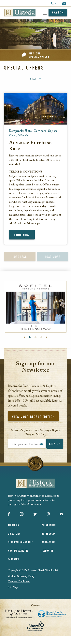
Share (34, 79)
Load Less (19, 257)
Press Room (48, 525)
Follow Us (47, 550)
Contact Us (48, 542)
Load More (52, 257)
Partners (13, 559)
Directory (14, 533)
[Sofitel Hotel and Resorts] (35, 306)
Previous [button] (24, 337)
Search (58, 12)
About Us (13, 525)
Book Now (22, 235)
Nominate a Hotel (18, 550)
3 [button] (41, 337)
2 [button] (35, 337)
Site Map (13, 587)
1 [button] (30, 337)
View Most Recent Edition (33, 416)
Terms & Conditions (19, 581)
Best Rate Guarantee (20, 542)
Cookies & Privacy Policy (21, 576)
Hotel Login (48, 533)
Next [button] (46, 337)
